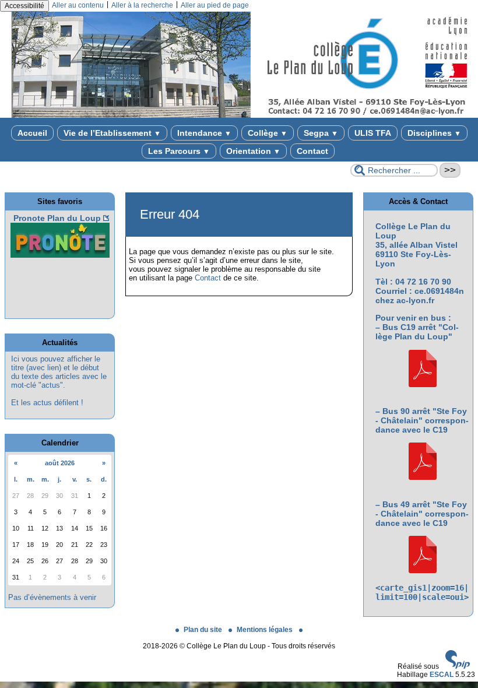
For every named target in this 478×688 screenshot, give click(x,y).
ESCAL (442, 675)
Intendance (204, 133)
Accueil (32, 133)
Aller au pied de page (215, 5)
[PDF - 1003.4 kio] (422, 477)
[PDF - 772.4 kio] (422, 570)
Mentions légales (265, 630)
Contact (312, 151)
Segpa (321, 133)
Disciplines (434, 133)
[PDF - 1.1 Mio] (422, 384)
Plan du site (204, 630)
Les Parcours (179, 151)
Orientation (253, 151)
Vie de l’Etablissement (112, 133)
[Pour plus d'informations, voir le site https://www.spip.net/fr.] (458, 666)
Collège (267, 133)
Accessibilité (24, 6)
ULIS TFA (372, 133)
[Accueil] (239, 115)
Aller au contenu (78, 5)
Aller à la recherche (142, 5)
